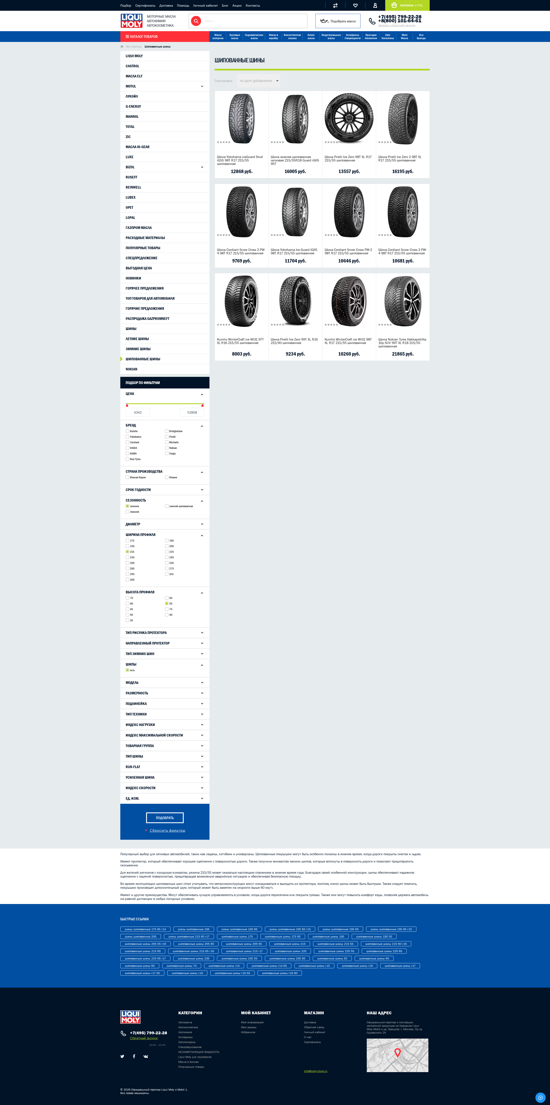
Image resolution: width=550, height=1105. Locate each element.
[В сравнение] (234, 171)
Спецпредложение (141, 258)
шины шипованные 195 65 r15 (391, 929)
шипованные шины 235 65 (287, 958)
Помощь (183, 5)
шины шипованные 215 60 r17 (188, 936)
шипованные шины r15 (314, 965)
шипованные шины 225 (290, 951)
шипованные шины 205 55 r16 (145, 943)
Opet (129, 207)
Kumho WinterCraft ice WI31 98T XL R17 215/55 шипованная (348, 341)
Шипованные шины (143, 359)
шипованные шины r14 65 (269, 965)
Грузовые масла (234, 36)
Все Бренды (421, 36)
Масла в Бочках (188, 1062)
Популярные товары (143, 248)
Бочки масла (311, 36)
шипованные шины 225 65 (384, 951)
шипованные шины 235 (193, 958)
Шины (131, 329)
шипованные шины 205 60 (196, 943)
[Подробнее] (261, 171)
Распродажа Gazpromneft (147, 318)
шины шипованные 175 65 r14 (145, 929)
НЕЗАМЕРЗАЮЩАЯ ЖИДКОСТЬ (198, 1052)
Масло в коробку (273, 36)
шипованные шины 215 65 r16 (193, 951)
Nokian (131, 369)
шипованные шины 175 (237, 936)
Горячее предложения (145, 288)
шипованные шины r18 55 (232, 973)
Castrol (132, 66)
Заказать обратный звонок (396, 25)
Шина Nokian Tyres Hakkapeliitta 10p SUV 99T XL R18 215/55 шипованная (402, 343)
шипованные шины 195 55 (374, 936)
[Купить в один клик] (221, 171)
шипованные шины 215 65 (143, 951)
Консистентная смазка (292, 36)
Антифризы (185, 1037)
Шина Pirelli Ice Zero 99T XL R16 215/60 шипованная (294, 341)
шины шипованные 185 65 (239, 929)
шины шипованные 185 (193, 929)
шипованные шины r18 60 (279, 973)
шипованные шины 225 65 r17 (145, 958)
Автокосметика (188, 1027)
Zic (128, 137)
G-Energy (133, 106)
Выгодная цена (139, 268)
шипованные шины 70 (182, 965)
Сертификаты (145, 5)
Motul (131, 86)
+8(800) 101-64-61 (399, 21)
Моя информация (252, 1022)
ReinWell (133, 187)
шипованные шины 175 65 (283, 936)
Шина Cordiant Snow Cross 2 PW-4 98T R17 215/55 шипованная (241, 251)
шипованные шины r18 (187, 973)
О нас (308, 1037)
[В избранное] (248, 171)
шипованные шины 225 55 (336, 951)
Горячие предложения (145, 308)
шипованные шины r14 (224, 965)
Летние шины (137, 339)
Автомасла (185, 1022)
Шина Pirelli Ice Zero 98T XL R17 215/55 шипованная (348, 158)
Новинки (133, 278)
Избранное (248, 1032)
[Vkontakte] (146, 1056)
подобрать (165, 818)
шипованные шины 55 (332, 958)
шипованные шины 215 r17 (244, 951)
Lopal (130, 217)
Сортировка (223, 81)
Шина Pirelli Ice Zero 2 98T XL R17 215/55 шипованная (400, 158)
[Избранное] (355, 5)
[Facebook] (134, 1056)
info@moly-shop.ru (315, 1071)
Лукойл (132, 96)
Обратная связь (314, 1027)
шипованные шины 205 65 (244, 943)
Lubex (131, 197)
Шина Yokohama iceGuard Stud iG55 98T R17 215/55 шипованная (240, 160)
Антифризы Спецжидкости (353, 36)
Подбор (125, 5)
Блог (225, 5)
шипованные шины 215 (290, 943)
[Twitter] (122, 1056)
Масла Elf (134, 76)
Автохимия (185, 1032)
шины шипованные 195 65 (341, 929)
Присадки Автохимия (371, 36)
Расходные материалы (145, 238)
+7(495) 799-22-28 (400, 17)
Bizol (130, 167)
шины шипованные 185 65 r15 (290, 929)
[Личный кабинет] (375, 5)
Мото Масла (404, 36)
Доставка (166, 5)
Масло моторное (217, 36)
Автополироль (187, 1042)
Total (130, 126)
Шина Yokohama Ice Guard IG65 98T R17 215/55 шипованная (294, 251)
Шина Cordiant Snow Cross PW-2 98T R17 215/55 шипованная (348, 251)
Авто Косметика (388, 36)
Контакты (253, 5)
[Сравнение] (335, 5)
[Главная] (121, 47)
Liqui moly (134, 56)
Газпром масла (139, 228)
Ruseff (131, 177)
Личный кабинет (205, 5)
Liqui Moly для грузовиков (194, 1057)
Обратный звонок (144, 1038)
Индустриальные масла (331, 36)
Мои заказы (249, 1027)
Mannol (132, 116)
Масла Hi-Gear (138, 147)
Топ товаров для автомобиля (150, 298)
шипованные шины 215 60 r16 (386, 943)
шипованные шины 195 (328, 936)
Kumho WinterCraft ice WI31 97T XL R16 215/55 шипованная (240, 341)
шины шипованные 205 (140, 936)
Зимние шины (138, 349)
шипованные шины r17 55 (142, 973)
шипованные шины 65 (140, 965)
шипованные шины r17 (400, 965)
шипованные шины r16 (357, 965)
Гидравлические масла (254, 36)
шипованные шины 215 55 (335, 943)
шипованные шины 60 (374, 958)
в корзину (241, 124)
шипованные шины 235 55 (239, 958)
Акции (237, 5)
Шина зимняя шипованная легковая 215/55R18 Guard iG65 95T (295, 160)
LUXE (129, 157)
